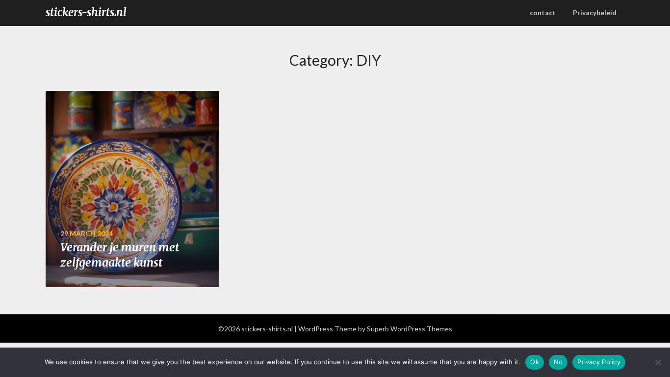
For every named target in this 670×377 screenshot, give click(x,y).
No (558, 362)
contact (543, 12)
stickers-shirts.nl (86, 12)
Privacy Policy (598, 362)
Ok (534, 362)
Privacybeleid (595, 12)
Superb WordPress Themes (409, 328)
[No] (658, 362)
